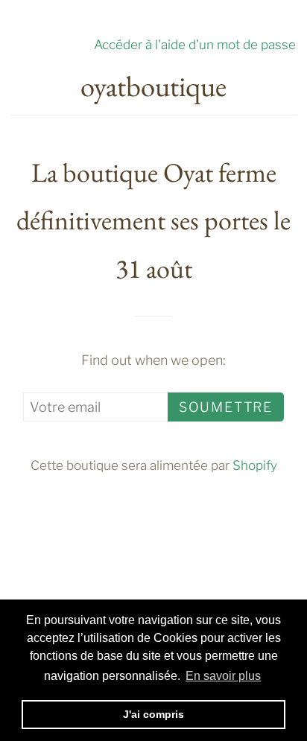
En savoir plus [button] (223, 676)
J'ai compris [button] (153, 714)
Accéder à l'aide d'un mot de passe (195, 44)
